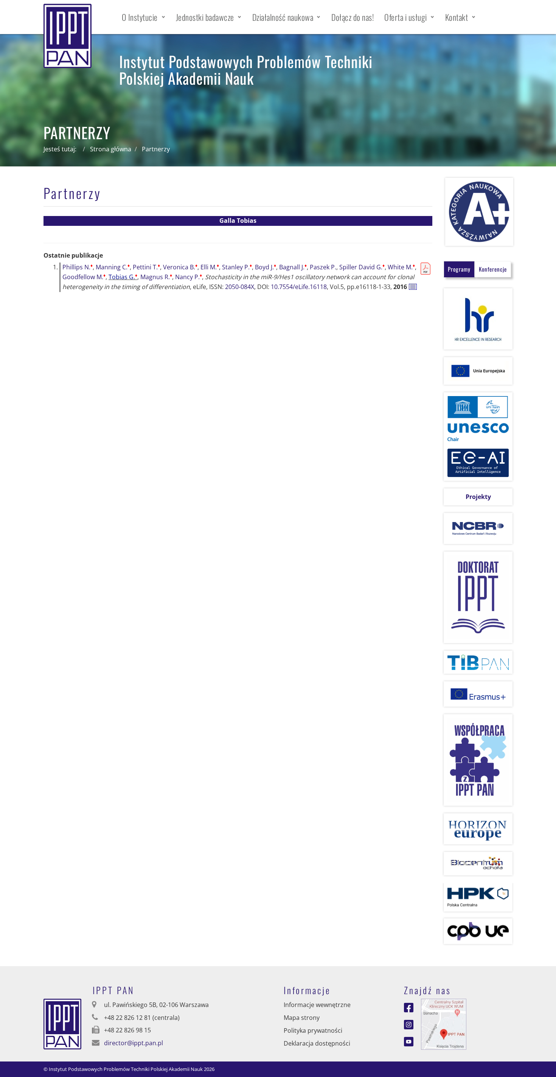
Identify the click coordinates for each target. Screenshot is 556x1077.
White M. (401, 267)
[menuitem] (143, 17)
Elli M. (209, 267)
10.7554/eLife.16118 (299, 287)
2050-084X (239, 287)
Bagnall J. (293, 267)
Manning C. (113, 267)
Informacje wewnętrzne (317, 1005)
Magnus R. (156, 277)
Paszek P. (323, 267)
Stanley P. (237, 267)
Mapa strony (302, 1017)
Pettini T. (146, 267)
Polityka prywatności (313, 1030)
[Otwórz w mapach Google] (443, 1023)
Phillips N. (77, 267)
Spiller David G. (362, 267)
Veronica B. (180, 267)
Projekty (478, 497)
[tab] (459, 269)
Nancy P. (188, 277)
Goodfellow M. (84, 277)
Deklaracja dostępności (317, 1043)
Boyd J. (265, 267)
